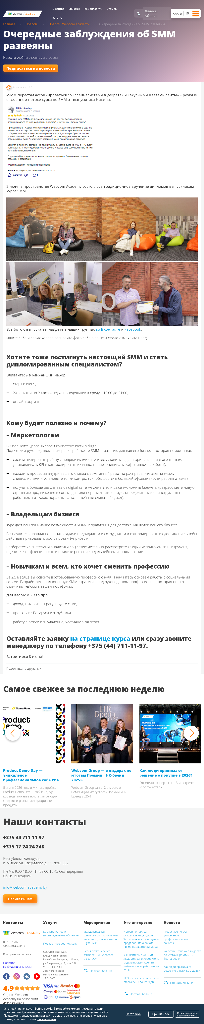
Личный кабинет (151, 13)
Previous (12, 733)
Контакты (13, 922)
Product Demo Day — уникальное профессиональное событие (31, 775)
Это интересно (138, 922)
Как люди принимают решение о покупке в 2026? (165, 773)
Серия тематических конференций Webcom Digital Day (98, 954)
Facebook (133, 329)
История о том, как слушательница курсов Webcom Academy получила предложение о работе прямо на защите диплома (141, 939)
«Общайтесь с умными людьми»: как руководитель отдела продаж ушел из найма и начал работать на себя (141, 962)
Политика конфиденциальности (17, 964)
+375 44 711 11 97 (23, 837)
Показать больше (101, 971)
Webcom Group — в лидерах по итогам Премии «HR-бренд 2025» (101, 775)
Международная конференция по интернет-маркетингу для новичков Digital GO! (101, 937)
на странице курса (100, 638)
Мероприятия (96, 922)
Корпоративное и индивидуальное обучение (61, 933)
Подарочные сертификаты (60, 943)
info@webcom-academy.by (25, 887)
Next (191, 733)
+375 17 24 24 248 (23, 846)
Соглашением (46, 1019)
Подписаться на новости (30, 68)
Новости (172, 922)
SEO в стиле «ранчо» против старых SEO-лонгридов (142, 980)
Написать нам (20, 899)
